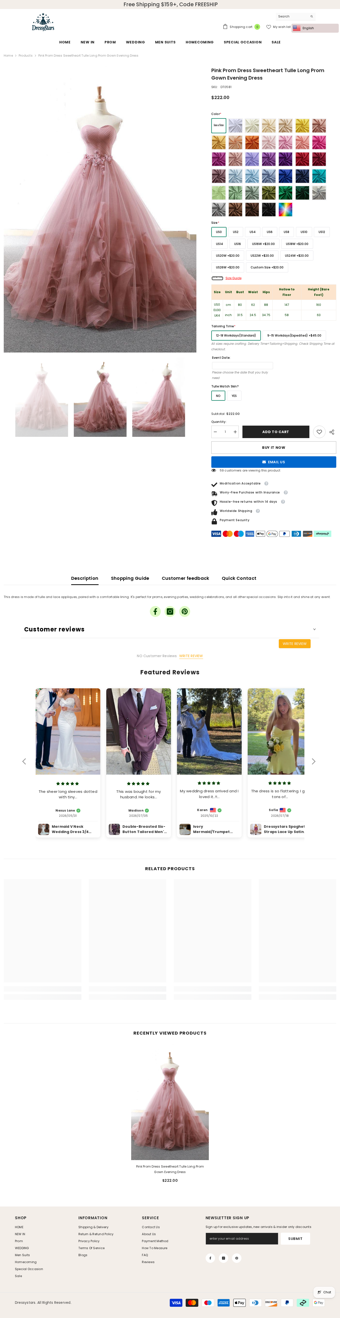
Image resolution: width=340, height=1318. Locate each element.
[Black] (268, 209)
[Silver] (319, 192)
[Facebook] (155, 611)
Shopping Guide (130, 578)
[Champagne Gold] (285, 125)
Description (85, 578)
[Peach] (235, 142)
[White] (235, 125)
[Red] (302, 159)
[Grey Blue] (268, 176)
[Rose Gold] (319, 125)
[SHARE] (331, 432)
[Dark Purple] (285, 159)
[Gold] (218, 142)
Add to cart (276, 431)
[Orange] (252, 142)
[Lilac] (252, 159)
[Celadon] (252, 192)
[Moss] (268, 192)
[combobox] (292, 16)
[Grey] (218, 209)
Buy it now (273, 447)
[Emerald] (285, 192)
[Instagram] (170, 611)
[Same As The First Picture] (218, 125)
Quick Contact (239, 578)
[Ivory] (252, 125)
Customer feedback (185, 578)
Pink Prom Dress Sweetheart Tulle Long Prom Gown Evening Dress (170, 1169)
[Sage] (235, 192)
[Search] (296, 16)
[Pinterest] (184, 611)
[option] (100, 210)
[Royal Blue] (285, 176)
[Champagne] (268, 125)
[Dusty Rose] (235, 159)
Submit (295, 1238)
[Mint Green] (218, 192)
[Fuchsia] (218, 159)
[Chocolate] (252, 209)
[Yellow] (302, 125)
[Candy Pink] (285, 142)
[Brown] (235, 209)
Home (8, 55)
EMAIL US (276, 462)
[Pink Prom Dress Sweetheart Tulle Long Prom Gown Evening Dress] (170, 1102)
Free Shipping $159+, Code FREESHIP (170, 4)
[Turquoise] (319, 176)
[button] (26, 764)
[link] (319, 432)
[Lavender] (268, 159)
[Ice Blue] (235, 176)
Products (26, 55)
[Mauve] (218, 176)
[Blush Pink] (268, 142)
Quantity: (219, 422)
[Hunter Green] (302, 192)
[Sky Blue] (252, 176)
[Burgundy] (319, 159)
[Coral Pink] (302, 142)
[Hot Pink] (319, 142)
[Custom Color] (285, 209)
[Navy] (302, 176)
